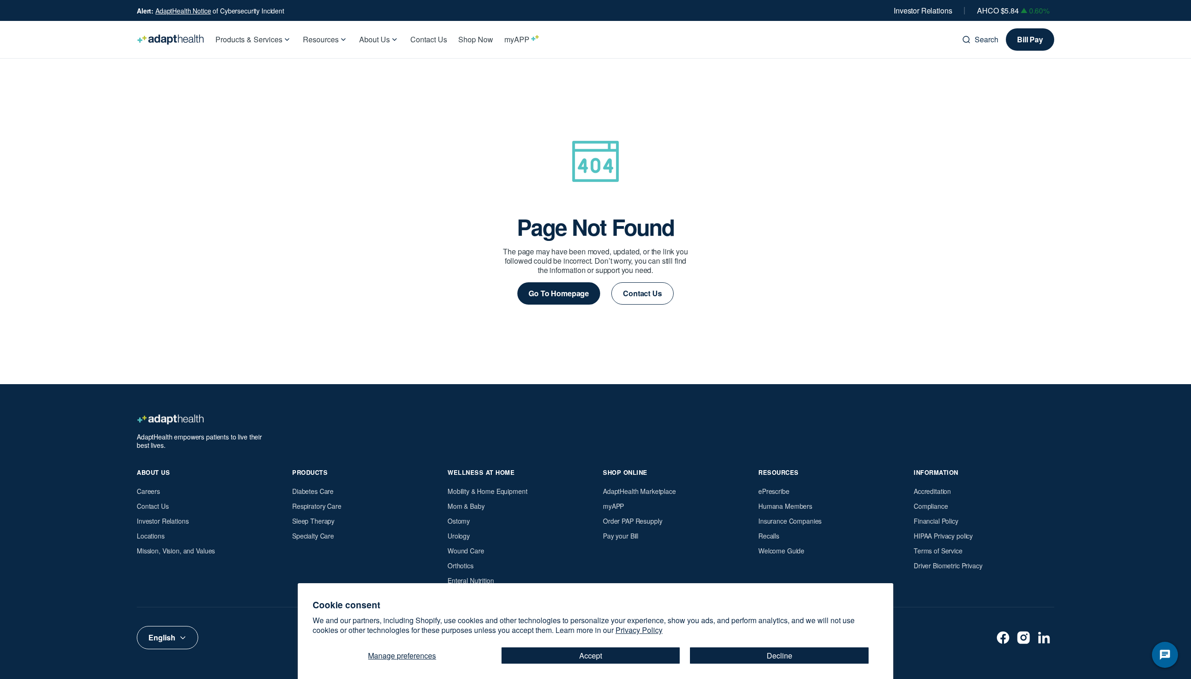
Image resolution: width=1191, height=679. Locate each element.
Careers (148, 491)
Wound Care (466, 550)
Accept (590, 655)
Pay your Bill (620, 535)
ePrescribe (774, 491)
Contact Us (153, 506)
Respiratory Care (316, 506)
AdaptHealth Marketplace (639, 491)
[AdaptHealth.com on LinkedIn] (1044, 637)
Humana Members (785, 506)
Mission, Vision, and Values (176, 550)
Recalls (768, 535)
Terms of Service (938, 550)
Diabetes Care (313, 491)
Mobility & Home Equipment (488, 491)
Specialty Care (313, 535)
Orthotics (461, 565)
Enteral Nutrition (471, 580)
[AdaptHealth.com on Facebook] (1003, 637)
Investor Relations (923, 10)
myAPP (613, 506)
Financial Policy (936, 521)
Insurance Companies (790, 521)
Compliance (931, 506)
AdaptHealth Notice (183, 10)
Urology (459, 535)
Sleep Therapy (313, 521)
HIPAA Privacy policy (943, 535)
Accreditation (932, 491)
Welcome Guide (781, 550)
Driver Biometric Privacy (948, 565)
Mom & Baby (466, 506)
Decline (779, 655)
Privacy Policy (639, 630)
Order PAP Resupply (632, 521)
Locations (151, 535)
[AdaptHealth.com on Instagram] (1023, 637)
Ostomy (459, 521)
